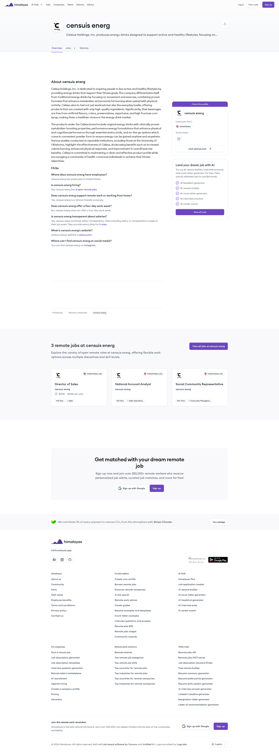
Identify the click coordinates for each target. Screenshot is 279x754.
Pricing (55, 694)
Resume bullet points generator (195, 678)
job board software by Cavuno (120, 744)
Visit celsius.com (197, 148)
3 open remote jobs (86, 189)
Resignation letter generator (194, 699)
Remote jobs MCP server (191, 657)
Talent (70, 4)
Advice (90, 4)
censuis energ (62, 389)
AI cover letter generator (192, 594)
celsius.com (85, 234)
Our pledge (219, 522)
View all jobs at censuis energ (208, 346)
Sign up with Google (134, 488)
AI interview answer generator (195, 688)
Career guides (122, 605)
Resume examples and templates (133, 610)
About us (56, 579)
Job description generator (65, 657)
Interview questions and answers (133, 620)
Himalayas (57, 312)
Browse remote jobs (125, 584)
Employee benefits (61, 600)
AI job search (122, 594)
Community (57, 584)
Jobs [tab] (70, 47)
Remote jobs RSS (124, 626)
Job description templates (65, 662)
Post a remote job (60, 652)
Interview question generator (67, 668)
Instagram (89, 245)
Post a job (253, 4)
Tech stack (57, 594)
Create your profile (125, 579)
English (218, 744)
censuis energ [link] (99, 312)
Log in (241, 4)
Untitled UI (148, 744)
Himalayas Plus (186, 579)
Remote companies (78, 312)
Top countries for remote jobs (131, 668)
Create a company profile (65, 688)
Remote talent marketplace (66, 673)
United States (185, 126)
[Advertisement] (107, 68)
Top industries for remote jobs (131, 673)
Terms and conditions (63, 605)
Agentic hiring (59, 683)
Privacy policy (59, 610)
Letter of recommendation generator (198, 704)
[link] (57, 313)
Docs (54, 589)
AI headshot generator (191, 600)
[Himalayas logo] (16, 4)
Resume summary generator (193, 673)
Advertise (56, 699)
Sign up (268, 4)
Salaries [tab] (84, 47)
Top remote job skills (126, 662)
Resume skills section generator (195, 683)
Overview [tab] (57, 47)
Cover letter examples (127, 615)
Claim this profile (200, 104)
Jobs (48, 4)
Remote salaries (123, 652)
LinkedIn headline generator (194, 694)
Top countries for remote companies (135, 678)
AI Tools (35, 4)
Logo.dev (182, 744)
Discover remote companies (130, 589)
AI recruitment (59, 678)
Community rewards (126, 636)
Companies (58, 4)
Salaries (80, 4)
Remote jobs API (187, 652)
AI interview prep (187, 605)
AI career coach (187, 610)
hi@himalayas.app (61, 550)
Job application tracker (191, 584)
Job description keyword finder (195, 662)
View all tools (200, 212)
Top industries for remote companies (135, 683)
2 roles (103, 224)
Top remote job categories (129, 657)
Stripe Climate (163, 522)
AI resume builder (187, 589)
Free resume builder (189, 668)
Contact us (57, 615)
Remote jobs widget (125, 631)
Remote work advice (126, 600)
